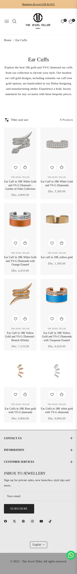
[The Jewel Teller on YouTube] (42, 521)
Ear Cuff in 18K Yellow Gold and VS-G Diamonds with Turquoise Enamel (57, 336)
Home (7, 40)
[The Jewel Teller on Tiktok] (51, 521)
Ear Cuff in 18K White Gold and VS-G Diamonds (57, 183)
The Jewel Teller (20, 177)
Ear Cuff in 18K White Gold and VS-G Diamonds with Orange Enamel (20, 261)
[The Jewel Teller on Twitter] (15, 521)
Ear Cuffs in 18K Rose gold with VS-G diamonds (20, 410)
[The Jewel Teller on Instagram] (33, 521)
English (37, 544)
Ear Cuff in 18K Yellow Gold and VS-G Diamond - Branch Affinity (20, 336)
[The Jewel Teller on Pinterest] (24, 521)
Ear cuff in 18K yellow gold (57, 257)
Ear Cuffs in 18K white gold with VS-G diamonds (57, 410)
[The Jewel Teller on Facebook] (6, 521)
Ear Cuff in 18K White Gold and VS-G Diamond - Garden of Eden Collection (20, 185)
